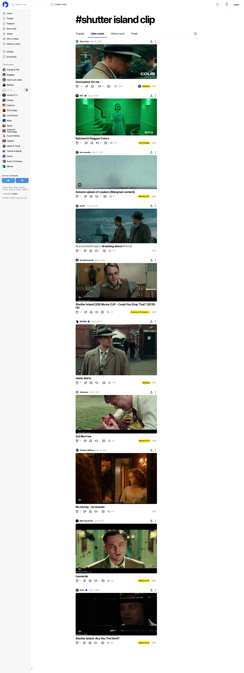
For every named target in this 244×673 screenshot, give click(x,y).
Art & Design (144, 143)
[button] (196, 33)
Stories (10, 33)
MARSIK (83, 321)
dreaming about (112, 246)
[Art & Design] (15, 110)
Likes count (97, 33)
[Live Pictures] (15, 115)
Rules (19, 189)
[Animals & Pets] (15, 69)
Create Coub (60, 4)
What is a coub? (13, 44)
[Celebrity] (15, 140)
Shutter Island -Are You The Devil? (98, 638)
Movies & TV (144, 196)
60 (154, 581)
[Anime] (15, 90)
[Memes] (15, 166)
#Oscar (127, 246)
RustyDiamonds (87, 260)
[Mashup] (15, 84)
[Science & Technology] (15, 130)
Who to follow (13, 39)
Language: (10, 194)
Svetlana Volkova (87, 450)
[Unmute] (80, 131)
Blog (11, 187)
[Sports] (15, 125)
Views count (117, 33)
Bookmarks (11, 56)
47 (154, 143)
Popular (10, 18)
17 (154, 86)
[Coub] (5, 4)
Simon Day (84, 41)
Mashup (146, 86)
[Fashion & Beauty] (15, 151)
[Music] (15, 120)
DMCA (25, 189)
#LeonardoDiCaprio (88, 246)
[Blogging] (15, 74)
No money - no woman (90, 507)
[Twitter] (8, 180)
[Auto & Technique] (15, 161)
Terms (5, 189)
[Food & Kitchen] (15, 135)
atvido (82, 206)
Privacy (12, 189)
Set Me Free (83, 436)
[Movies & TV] (15, 95)
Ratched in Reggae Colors (92, 138)
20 (154, 196)
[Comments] (92, 86)
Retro (82, 590)
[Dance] (15, 156)
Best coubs (11, 28)
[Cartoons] (15, 105)
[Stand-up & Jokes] (15, 79)
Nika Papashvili (86, 521)
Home (9, 13)
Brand (21, 187)
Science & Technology (140, 312)
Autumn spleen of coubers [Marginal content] (105, 192)
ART (81, 96)
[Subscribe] (26, 90)
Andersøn (84, 392)
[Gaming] (15, 100)
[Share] (151, 41)
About (5, 187)
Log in (236, 4)
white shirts (83, 378)
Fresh (134, 33)
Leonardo (82, 576)
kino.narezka (85, 152)
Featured (10, 23)
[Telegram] (22, 180)
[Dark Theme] (218, 4)
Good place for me (87, 82)
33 (154, 441)
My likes (10, 51)
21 (154, 251)
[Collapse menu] (32, 668)
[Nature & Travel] (15, 146)
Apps (16, 187)
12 (154, 511)
